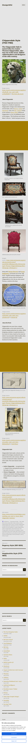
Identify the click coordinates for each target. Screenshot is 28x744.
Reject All (14, 741)
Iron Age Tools (7, 704)
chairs (9, 524)
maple (21, 530)
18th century (5, 523)
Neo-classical (18, 110)
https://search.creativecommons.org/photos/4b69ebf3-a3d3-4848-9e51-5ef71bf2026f (14, 315)
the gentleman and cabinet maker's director (15, 533)
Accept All (14, 733)
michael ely (14, 317)
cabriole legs (5, 524)
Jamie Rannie (11, 530)
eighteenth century (15, 525)
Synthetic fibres (8, 654)
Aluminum (6, 666)
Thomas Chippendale (7, 534)
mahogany (17, 530)
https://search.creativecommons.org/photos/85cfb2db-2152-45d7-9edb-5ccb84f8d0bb (14, 92)
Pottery (6, 692)
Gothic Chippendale (6, 528)
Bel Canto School (8, 639)
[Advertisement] (14, 25)
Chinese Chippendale (19, 524)
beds (9, 523)
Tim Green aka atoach (17, 94)
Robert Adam (14, 112)
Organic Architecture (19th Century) (13, 670)
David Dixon (14, 444)
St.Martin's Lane (21, 531)
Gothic (20, 108)
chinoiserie (5, 110)
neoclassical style (6, 531)
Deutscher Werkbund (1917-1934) (13, 681)
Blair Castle (13, 523)
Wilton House (5, 535)
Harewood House (15, 528)
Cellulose (6, 677)
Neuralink (6, 700)
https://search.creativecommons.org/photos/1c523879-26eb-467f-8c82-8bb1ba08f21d (14, 442)
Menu (23, 5)
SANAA (5, 635)
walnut (21, 534)
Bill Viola (6, 647)
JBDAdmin (6, 521)
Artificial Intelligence (9, 685)
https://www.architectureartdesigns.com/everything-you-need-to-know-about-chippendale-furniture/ (13, 516)
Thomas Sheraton (16, 534)
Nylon (5, 658)
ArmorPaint (7, 651)
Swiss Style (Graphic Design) (11, 696)
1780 (23, 521)
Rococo (16, 108)
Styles (3, 719)
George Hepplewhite (19, 527)
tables (3, 533)
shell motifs (12, 531)
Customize (14, 737)
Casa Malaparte (8, 643)
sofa (16, 531)
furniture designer (10, 527)
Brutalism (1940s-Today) (10, 689)
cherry (12, 524)
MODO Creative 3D (8, 662)
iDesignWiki (7, 5)
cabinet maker (19, 523)
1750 (20, 521)
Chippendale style (6, 525)
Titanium (6, 673)
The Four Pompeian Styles (11, 632)
